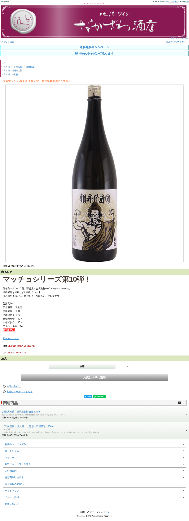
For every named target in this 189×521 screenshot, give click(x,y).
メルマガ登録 (12, 497)
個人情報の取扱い (14, 484)
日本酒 (6, 66)
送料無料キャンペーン (94, 47)
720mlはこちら (11, 338)
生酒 (15, 74)
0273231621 (172, 1)
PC (107, 512)
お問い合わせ (13, 386)
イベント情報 (7, 42)
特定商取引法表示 (14, 477)
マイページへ (12, 457)
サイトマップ (12, 490)
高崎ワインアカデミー (177, 42)
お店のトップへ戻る (15, 444)
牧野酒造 (30, 66)
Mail (187, 1)
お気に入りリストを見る (18, 464)
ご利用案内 (11, 471)
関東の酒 (17, 70)
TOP (3, 63)
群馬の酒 (17, 66)
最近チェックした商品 (179, 38)
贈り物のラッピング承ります (94, 53)
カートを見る (12, 451)
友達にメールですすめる (19, 391)
